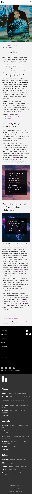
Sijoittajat (3, 342)
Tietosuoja (10, 370)
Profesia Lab (23, 301)
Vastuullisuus (4, 346)
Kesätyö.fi (20, 269)
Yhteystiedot (4, 358)
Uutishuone (4, 354)
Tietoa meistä (4, 330)
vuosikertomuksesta (13, 318)
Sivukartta (3, 370)
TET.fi (11, 259)
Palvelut (3, 338)
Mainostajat (4, 334)
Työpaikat (3, 350)
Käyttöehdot (18, 370)
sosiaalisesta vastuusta (9, 324)
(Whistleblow (16, 155)
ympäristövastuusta (21, 322)
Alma (2, 2)
